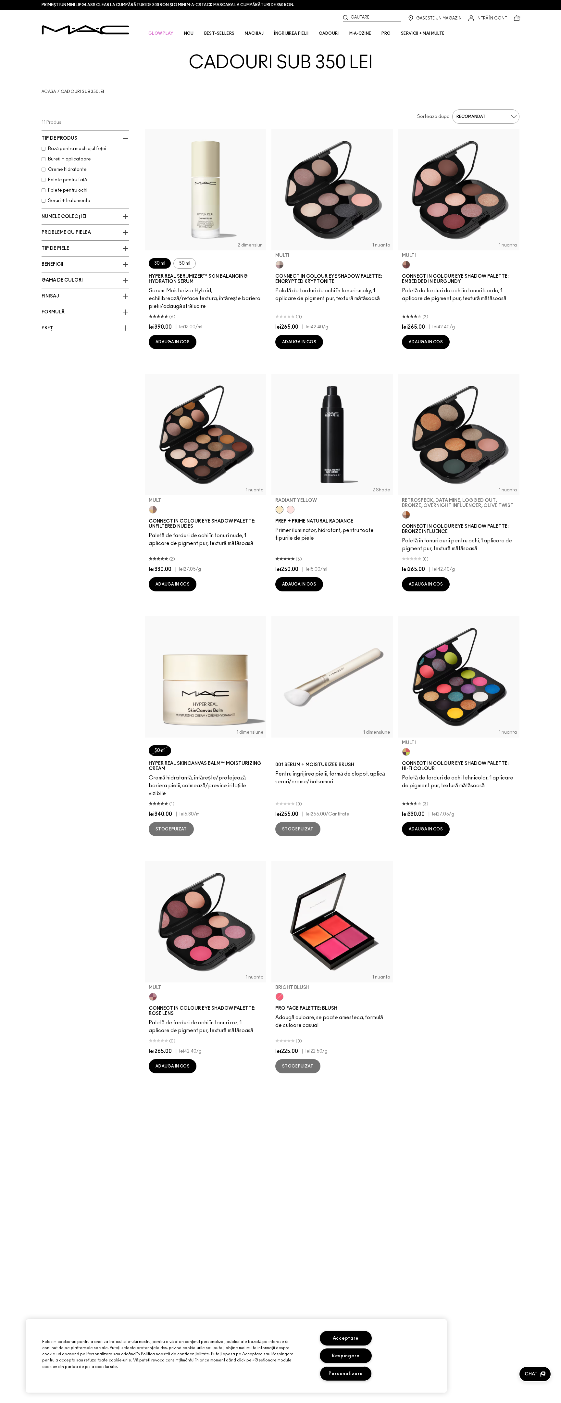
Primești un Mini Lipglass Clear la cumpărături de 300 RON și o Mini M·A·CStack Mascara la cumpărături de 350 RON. (168, 5)
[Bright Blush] (279, 996)
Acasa (49, 92)
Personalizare (346, 1373)
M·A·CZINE (360, 33)
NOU (189, 33)
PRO (386, 33)
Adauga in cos (173, 342)
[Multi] (279, 264)
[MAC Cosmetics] (86, 29)
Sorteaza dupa (433, 116)
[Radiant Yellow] (279, 509)
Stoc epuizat (171, 829)
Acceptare (346, 1338)
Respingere (346, 1355)
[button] (535, 1374)
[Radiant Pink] (290, 509)
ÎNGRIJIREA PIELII (291, 33)
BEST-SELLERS (219, 33)
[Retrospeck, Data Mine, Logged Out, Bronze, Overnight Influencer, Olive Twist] (406, 515)
